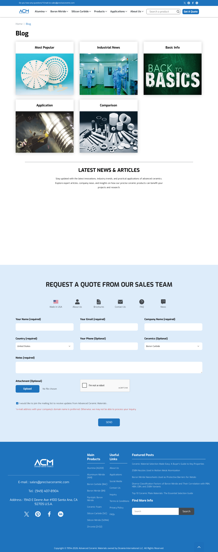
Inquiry (113, 494)
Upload (27, 388)
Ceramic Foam (94, 506)
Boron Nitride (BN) (96, 490)
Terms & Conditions (119, 501)
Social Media (116, 481)
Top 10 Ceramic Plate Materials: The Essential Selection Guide (162, 493)
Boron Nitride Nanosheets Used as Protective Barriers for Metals (164, 477)
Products (99, 11)
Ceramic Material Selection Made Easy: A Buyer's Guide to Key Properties (168, 463)
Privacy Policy (116, 507)
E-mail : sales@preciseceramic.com (43, 482)
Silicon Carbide (80, 11)
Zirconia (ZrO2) (94, 526)
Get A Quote (191, 11)
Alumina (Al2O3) (95, 468)
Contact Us (115, 487)
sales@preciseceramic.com (63, 3)
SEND (109, 422)
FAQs (112, 514)
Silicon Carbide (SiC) (97, 513)
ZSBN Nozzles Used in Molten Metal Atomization (156, 470)
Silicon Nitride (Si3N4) (98, 520)
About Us (135, 11)
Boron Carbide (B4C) (97, 484)
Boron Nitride (58, 11)
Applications (117, 11)
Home (19, 24)
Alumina (40, 11)
